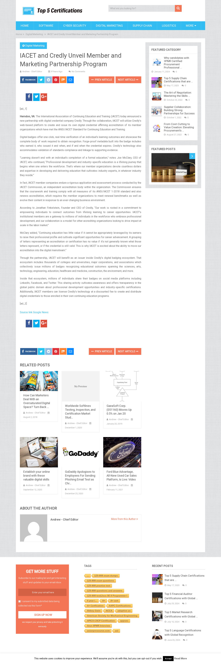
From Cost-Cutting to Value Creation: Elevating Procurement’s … (179, 127)
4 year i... (92, 600)
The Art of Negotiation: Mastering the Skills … (178, 94)
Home (25, 25)
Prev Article (103, 79)
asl (116, 630)
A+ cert (114, 600)
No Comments (78, 71)
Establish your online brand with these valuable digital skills (36, 475)
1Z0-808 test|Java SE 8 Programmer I (107, 595)
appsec (124, 620)
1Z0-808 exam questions (100, 580)
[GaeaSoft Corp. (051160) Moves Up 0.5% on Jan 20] (122, 386)
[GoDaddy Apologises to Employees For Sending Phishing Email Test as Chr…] (81, 452)
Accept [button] (168, 658)
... (88, 575)
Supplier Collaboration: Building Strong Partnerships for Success (179, 110)
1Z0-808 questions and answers (104, 590)
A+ (103, 600)
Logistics (169, 25)
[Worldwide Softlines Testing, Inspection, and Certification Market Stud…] (81, 386)
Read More (180, 658)
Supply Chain (142, 25)
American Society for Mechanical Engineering (112, 615)
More (190, 25)
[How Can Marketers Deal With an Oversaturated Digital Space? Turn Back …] (39, 381)
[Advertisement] (58, 338)
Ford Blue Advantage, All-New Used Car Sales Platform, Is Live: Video (122, 475)
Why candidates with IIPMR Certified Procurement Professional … (176, 62)
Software (46, 25)
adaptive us (124, 610)
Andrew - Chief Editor (32, 71)
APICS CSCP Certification (101, 620)
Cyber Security (74, 25)
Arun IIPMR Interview (98, 625)
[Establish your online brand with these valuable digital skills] (39, 452)
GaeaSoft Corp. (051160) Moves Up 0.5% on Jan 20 (119, 409)
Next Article (127, 79)
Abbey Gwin (93, 610)
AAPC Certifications (120, 605)
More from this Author (123, 519)
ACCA (109, 610)
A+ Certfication (95, 605)
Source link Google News (34, 312)
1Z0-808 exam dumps (106, 575)
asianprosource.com (98, 630)
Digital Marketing (109, 25)
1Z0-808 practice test (98, 585)
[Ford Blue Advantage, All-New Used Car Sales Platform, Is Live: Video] (122, 452)
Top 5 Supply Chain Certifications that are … (178, 80)
